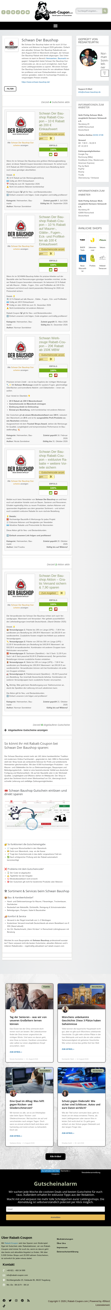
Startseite (65, 1171)
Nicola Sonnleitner (18, 441)
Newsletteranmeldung (91, 1172)
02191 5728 (98, 135)
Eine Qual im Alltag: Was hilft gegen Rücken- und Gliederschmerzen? (27, 1104)
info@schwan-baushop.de (89, 92)
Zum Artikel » (16, 1052)
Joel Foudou (15, 547)
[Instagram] (8, 12)
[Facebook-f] (3, 12)
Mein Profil (104, 73)
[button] (55, 26)
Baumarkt (62, 58)
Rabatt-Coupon (11, 1243)
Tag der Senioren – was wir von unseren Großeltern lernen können (28, 1020)
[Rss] (28, 1300)
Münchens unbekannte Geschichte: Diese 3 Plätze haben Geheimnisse (81, 1020)
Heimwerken (51, 58)
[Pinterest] (13, 12)
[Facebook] (4, 1300)
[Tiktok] (18, 12)
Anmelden (55, 1217)
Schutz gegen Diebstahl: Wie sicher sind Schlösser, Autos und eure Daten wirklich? (81, 1104)
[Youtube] (28, 12)
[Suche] (105, 11)
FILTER (10, 89)
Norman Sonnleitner (18, 206)
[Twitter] (23, 12)
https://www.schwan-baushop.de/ (36, 82)
